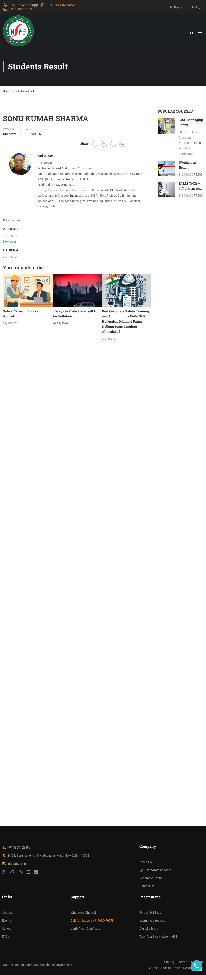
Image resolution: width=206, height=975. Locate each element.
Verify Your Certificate (85, 928)
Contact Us (146, 886)
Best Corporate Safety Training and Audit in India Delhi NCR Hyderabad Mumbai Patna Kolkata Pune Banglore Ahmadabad (125, 321)
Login (199, 7)
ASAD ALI (10, 229)
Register (179, 7)
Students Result (25, 91)
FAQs (5, 936)
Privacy (169, 962)
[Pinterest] (113, 144)
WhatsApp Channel (83, 912)
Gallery (6, 928)
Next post (9, 241)
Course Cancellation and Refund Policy (175, 968)
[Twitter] (104, 144)
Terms (182, 962)
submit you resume (152, 920)
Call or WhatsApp (24, 5)
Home (6, 91)
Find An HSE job (150, 912)
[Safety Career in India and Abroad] (28, 290)
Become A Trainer (151, 878)
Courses (7, 912)
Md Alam (9, 134)
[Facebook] (95, 144)
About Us (145, 862)
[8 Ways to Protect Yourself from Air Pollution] (77, 290)
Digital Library (148, 928)
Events (6, 920)
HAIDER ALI (12, 250)
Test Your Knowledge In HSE (158, 936)
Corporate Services (159, 870)
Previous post (12, 220)
